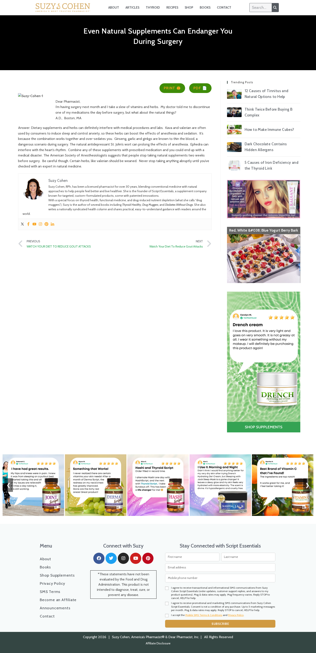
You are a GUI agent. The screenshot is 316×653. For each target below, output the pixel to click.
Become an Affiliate (58, 599)
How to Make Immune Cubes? (269, 129)
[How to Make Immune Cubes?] (234, 130)
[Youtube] (34, 224)
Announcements (55, 608)
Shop (189, 7)
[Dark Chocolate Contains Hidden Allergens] (234, 147)
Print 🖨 (172, 88)
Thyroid (153, 7)
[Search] (275, 7)
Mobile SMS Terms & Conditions (203, 615)
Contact (224, 7)
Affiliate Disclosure (158, 643)
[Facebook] (28, 224)
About (113, 7)
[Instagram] (40, 224)
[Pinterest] (46, 224)
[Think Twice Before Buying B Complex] (234, 112)
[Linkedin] (52, 224)
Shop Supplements (57, 575)
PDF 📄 (200, 88)
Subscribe (220, 624)
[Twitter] (22, 224)
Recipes (172, 7)
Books (205, 7)
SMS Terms (50, 591)
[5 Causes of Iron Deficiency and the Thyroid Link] (234, 165)
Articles (132, 7)
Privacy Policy (52, 583)
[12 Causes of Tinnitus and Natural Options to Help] (234, 94)
